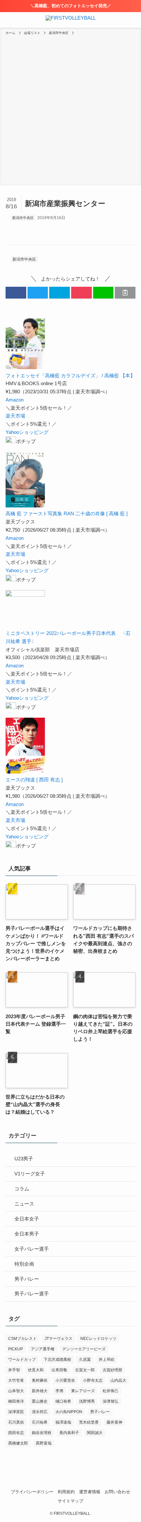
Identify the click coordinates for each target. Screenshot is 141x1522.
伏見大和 (36, 1370)
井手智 (14, 1370)
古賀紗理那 (112, 1370)
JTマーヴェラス (58, 1338)
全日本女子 (26, 1219)
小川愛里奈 (65, 1380)
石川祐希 (40, 1422)
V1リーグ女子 (29, 1173)
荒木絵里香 (89, 1422)
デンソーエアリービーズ (84, 1349)
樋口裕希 (63, 1401)
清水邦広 (40, 1412)
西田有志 (16, 1432)
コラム (21, 1188)
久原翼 (85, 1359)
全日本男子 (26, 1234)
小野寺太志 (93, 1380)
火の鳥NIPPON (68, 1412)
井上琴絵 (106, 1359)
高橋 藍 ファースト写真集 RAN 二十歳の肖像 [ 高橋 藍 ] (67, 513)
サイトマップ (70, 1500)
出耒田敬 (59, 1370)
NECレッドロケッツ (98, 1338)
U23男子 (23, 1158)
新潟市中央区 (23, 218)
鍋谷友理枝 (41, 1432)
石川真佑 (16, 1422)
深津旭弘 (110, 1401)
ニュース (24, 1203)
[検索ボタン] (133, 20)
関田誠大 (95, 1432)
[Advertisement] (70, 109)
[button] (16, 292)
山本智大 (16, 1391)
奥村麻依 (40, 1380)
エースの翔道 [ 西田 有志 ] (34, 779)
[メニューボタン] (8, 20)
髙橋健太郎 (18, 1443)
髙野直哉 (43, 1443)
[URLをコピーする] (125, 292)
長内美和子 (69, 1432)
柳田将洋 (16, 1401)
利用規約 (66, 1491)
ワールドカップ (22, 1359)
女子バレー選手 (31, 1249)
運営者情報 (89, 1491)
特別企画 (24, 1264)
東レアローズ (83, 1391)
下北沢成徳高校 (57, 1359)
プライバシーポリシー (32, 1491)
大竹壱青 (16, 1380)
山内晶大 (118, 1380)
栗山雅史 (40, 1401)
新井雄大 (40, 1391)
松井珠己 (110, 1391)
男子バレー (26, 1279)
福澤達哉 (63, 1422)
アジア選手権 (42, 1349)
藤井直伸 (114, 1422)
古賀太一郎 (85, 1370)
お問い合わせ (117, 1491)
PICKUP (15, 1349)
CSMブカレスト (22, 1338)
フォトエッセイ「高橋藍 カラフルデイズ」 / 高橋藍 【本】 (70, 375)
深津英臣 (16, 1412)
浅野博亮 (87, 1401)
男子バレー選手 (31, 1293)
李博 (59, 1391)
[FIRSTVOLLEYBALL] (71, 20)
